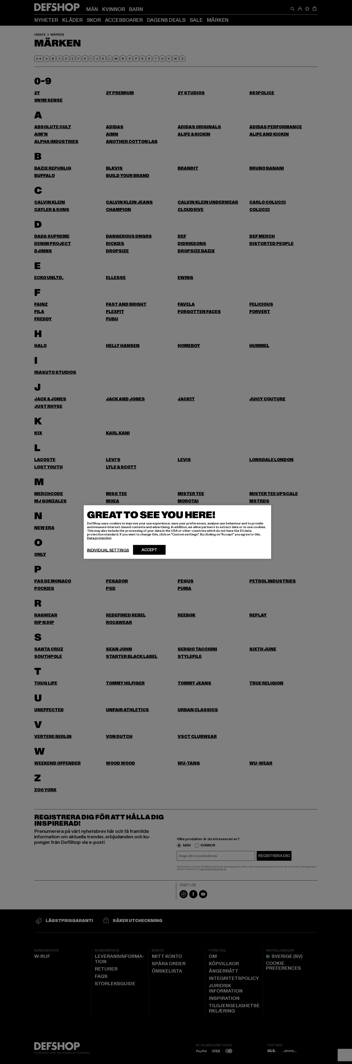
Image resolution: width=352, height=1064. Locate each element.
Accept (149, 550)
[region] (177, 532)
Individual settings (108, 550)
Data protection (99, 538)
